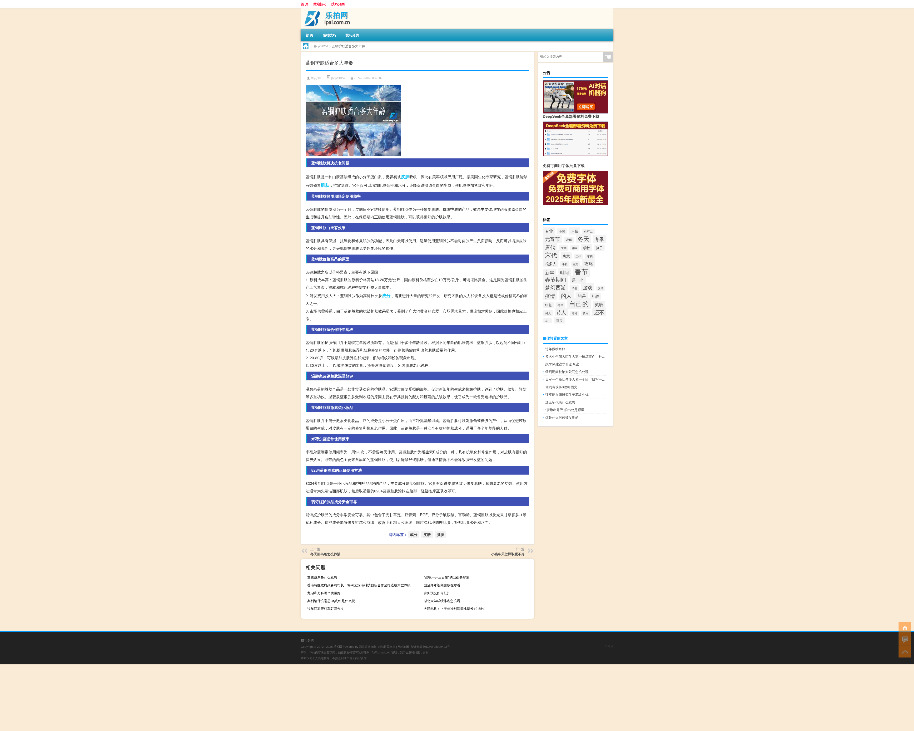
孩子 (599, 247)
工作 (578, 256)
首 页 (304, 3)
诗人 (561, 312)
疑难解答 (416, 646)
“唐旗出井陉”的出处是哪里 (564, 409)
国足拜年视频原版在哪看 (442, 585)
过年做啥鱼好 (555, 348)
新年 (549, 272)
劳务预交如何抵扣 (437, 592)
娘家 (574, 248)
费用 (585, 313)
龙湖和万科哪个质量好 (324, 592)
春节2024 (321, 46)
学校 (586, 247)
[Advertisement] (143, 697)
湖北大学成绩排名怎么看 (442, 600)
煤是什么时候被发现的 (562, 417)
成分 (386, 295)
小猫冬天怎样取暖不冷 (508, 553)
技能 (575, 264)
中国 (562, 231)
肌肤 (325, 185)
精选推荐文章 (386, 646)
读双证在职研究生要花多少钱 (567, 394)
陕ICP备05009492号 (436, 646)
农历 (569, 239)
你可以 (588, 231)
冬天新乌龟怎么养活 (325, 553)
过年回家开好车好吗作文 (325, 608)
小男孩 (609, 646)
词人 (548, 313)
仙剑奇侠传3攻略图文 (561, 386)
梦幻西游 (555, 287)
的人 (566, 295)
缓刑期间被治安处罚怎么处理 (567, 371)
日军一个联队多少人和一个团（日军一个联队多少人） (576, 379)
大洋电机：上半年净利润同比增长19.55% (454, 608)
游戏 (587, 287)
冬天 (583, 238)
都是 (559, 320)
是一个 (578, 280)
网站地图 (403, 646)
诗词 (574, 313)
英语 (599, 304)
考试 (560, 305)
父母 (600, 288)
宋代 (551, 255)
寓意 (566, 255)
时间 (564, 272)
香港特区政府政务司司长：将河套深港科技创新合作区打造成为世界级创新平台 (362, 585)
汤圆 (574, 288)
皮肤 (405, 176)
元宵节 (552, 238)
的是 (581, 296)
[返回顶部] (904, 651)
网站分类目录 (367, 646)
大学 (563, 248)
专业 (549, 231)
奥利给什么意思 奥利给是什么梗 (331, 600)
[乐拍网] (326, 9)
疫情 (550, 295)
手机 (564, 264)
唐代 (550, 246)
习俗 (574, 231)
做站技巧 (320, 3)
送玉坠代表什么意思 (560, 402)
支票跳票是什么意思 (322, 577)
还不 (599, 312)
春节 (581, 271)
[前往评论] (904, 639)
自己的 (579, 303)
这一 (547, 321)
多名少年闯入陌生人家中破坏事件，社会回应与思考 (576, 356)
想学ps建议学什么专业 (562, 364)
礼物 (595, 296)
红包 (548, 304)
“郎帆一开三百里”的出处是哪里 (446, 577)
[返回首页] (904, 627)
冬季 (599, 239)
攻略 (588, 263)
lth (320, 78)
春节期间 (555, 279)
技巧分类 (338, 3)
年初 (590, 256)
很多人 (550, 263)
